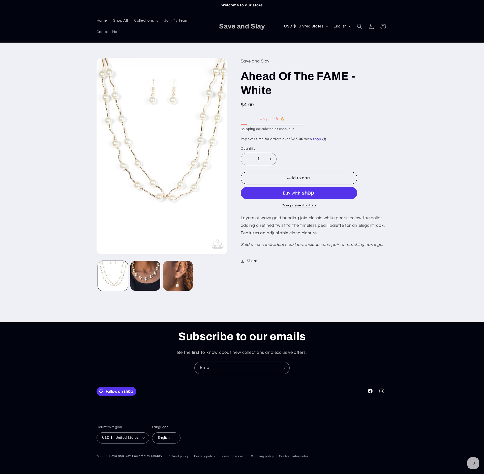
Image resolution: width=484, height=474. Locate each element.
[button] (146, 20)
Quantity (248, 148)
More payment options (299, 205)
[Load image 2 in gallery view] (145, 276)
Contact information (294, 456)
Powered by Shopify (147, 456)
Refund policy (178, 456)
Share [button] (252, 261)
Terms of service (233, 456)
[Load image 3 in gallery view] (178, 276)
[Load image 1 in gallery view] (113, 276)
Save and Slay (120, 456)
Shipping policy (262, 456)
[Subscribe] (283, 368)
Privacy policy (204, 456)
